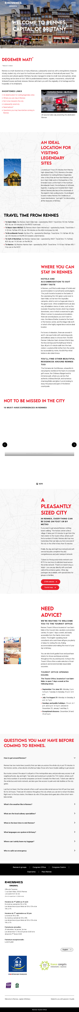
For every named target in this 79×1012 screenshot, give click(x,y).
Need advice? (8, 107)
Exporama (31, 872)
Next (74, 444)
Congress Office (39, 867)
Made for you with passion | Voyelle (62, 999)
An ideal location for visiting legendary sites (18, 95)
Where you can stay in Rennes (14, 98)
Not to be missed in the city (13, 101)
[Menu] (73, 4)
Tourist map (48, 587)
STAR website (49, 582)
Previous (4, 444)
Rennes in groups (19, 867)
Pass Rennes (47, 872)
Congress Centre (59, 867)
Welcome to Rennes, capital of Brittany (17, 999)
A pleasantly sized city (11, 104)
